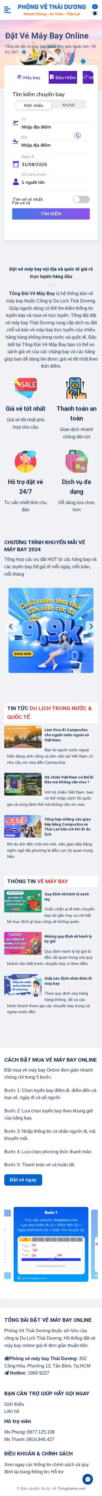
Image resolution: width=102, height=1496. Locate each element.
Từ (24, 119)
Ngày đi (28, 156)
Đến (24, 137)
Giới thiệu (14, 1404)
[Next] (91, 626)
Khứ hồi (69, 105)
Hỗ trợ (57, 1471)
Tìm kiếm (51, 214)
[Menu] (8, 9)
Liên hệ (11, 1411)
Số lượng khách (34, 174)
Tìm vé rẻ (20, 203)
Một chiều (33, 105)
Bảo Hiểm (65, 78)
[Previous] (11, 626)
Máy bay (31, 78)
